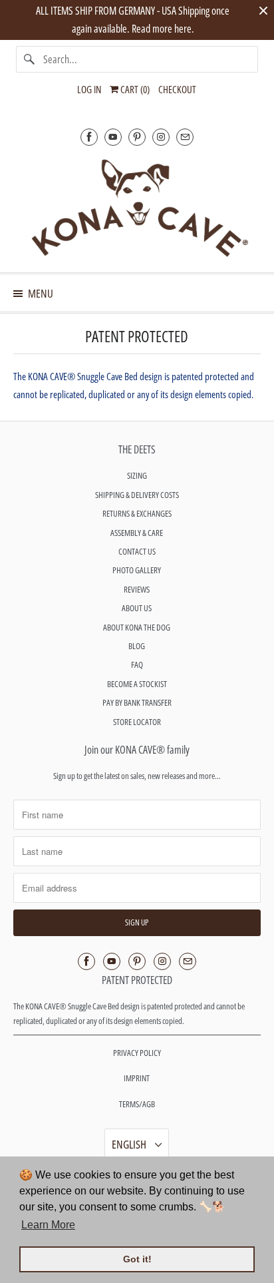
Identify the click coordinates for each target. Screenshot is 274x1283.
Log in (89, 89)
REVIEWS (137, 589)
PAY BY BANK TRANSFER (137, 702)
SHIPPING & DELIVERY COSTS (137, 495)
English (130, 1144)
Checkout (177, 89)
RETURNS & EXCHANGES (137, 513)
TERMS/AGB (137, 1104)
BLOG (136, 646)
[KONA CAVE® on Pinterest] (137, 137)
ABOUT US (137, 608)
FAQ (137, 664)
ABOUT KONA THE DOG (136, 627)
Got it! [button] (137, 1259)
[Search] (29, 59)
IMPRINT (137, 1078)
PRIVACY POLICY (137, 1053)
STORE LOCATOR (137, 722)
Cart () (134, 89)
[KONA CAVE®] (136, 207)
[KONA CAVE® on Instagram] (161, 137)
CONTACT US (137, 551)
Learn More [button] (48, 1224)
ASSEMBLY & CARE (136, 533)
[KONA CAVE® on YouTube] (113, 137)
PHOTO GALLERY (136, 570)
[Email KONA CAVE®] (185, 137)
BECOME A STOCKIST (137, 684)
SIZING (137, 475)
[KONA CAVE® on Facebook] (89, 137)
